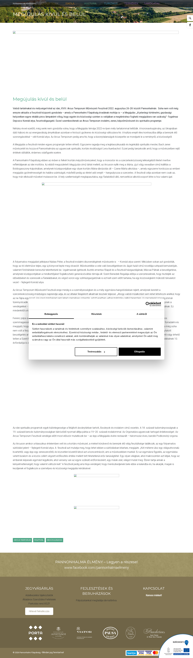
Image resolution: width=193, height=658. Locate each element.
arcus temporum (22, 540)
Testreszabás (94, 351)
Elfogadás (139, 351)
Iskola (69, 3)
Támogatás (152, 3)
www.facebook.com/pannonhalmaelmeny (96, 567)
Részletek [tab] (96, 314)
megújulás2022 (54, 540)
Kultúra (90, 3)
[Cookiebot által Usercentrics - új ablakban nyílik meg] (148, 304)
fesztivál (38, 540)
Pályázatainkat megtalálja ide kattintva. (96, 600)
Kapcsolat (172, 3)
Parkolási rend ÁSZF (39, 603)
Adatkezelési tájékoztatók (39, 595)
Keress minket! (154, 595)
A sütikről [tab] (142, 314)
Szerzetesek (49, 3)
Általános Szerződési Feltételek (39, 599)
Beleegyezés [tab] (51, 314)
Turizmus (111, 3)
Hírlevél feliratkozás (39, 611)
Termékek (131, 3)
